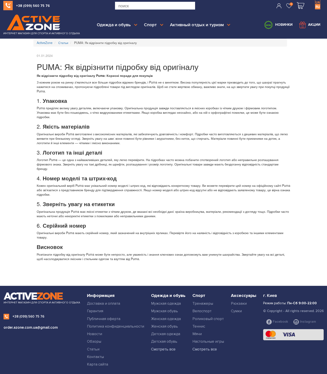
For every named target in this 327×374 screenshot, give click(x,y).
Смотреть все (163, 349)
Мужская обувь (164, 311)
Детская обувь (164, 341)
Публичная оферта (103, 318)
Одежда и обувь (114, 25)
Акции (314, 24)
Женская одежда (166, 318)
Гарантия (95, 311)
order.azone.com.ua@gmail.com (31, 327)
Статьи (93, 349)
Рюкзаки (239, 303)
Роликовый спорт (208, 318)
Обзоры (94, 341)
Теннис (198, 326)
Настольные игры (208, 341)
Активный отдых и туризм (197, 25)
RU (317, 6)
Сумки (236, 311)
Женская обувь (164, 326)
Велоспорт (202, 311)
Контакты (95, 356)
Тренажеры (202, 303)
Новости (94, 334)
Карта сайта (97, 364)
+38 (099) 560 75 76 (33, 6)
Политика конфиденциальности (115, 326)
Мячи (197, 334)
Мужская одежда (166, 303)
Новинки (284, 24)
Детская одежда (165, 334)
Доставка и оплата (103, 303)
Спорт (150, 25)
